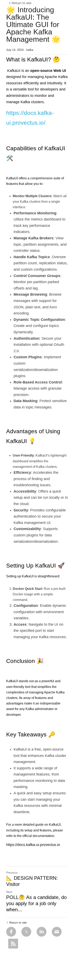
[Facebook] (11, 932)
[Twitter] (26, 932)
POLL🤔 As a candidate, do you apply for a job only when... (36, 903)
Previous (11, 872)
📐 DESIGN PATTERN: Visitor (32, 881)
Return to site (21, 3)
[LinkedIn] (41, 932)
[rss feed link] (13, 944)
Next (9, 891)
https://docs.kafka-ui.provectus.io (33, 845)
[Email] (57, 932)
